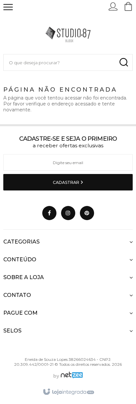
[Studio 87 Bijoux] (68, 34)
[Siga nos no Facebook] (49, 213)
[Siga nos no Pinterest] (87, 213)
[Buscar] (124, 62)
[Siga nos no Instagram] (68, 213)
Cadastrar (66, 182)
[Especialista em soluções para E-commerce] (71, 376)
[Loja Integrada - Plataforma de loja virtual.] (68, 392)
